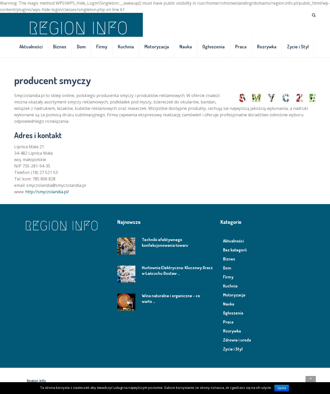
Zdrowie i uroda (237, 340)
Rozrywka (266, 46)
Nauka (185, 46)
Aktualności (31, 46)
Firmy (101, 46)
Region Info (36, 380)
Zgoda (281, 388)
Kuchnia (126, 46)
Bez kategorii (235, 249)
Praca (240, 46)
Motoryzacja (156, 46)
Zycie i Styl (298, 46)
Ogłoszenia (213, 46)
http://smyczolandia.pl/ (47, 192)
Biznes (59, 46)
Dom (81, 46)
